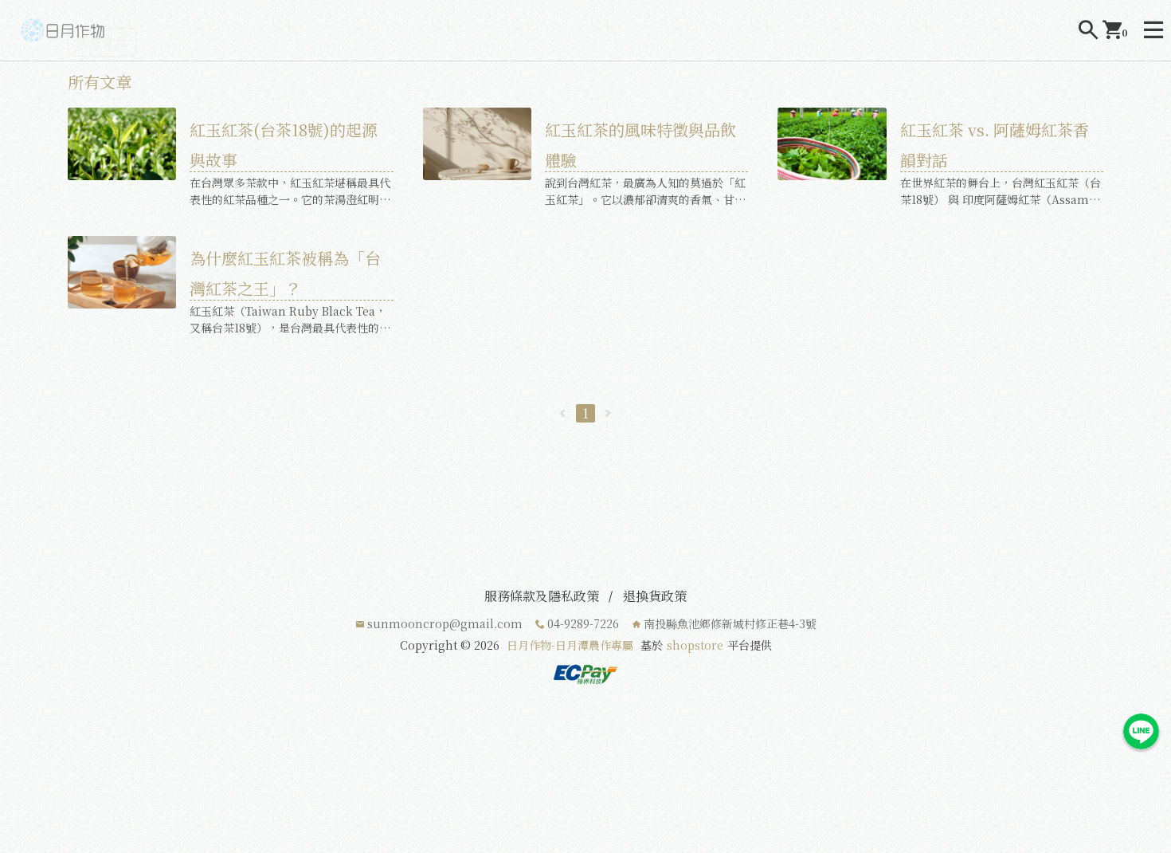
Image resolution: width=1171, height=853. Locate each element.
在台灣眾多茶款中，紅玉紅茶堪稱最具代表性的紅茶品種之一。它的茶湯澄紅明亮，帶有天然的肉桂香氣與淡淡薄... (290, 191)
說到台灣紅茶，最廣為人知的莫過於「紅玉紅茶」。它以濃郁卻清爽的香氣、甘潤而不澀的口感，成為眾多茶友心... (645, 191)
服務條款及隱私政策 (541, 596)
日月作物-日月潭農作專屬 (570, 645)
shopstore (695, 645)
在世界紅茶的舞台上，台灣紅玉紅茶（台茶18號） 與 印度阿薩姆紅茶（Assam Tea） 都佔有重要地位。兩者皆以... (1000, 191)
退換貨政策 (655, 596)
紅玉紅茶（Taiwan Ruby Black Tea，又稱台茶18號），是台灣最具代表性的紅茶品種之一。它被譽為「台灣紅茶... (290, 319)
